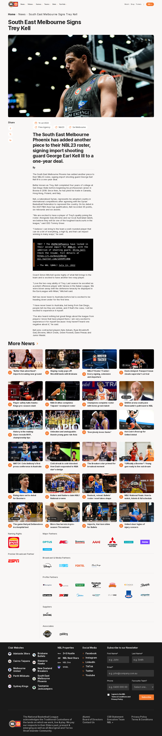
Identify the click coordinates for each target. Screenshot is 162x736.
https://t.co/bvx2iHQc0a (51, 256)
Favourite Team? (139, 681)
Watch (127, 4)
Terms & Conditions (119, 697)
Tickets (138, 4)
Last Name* (137, 653)
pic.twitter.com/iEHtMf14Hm (53, 259)
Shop (132, 4)
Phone (110, 681)
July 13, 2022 (67, 265)
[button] (23, 4)
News (21, 14)
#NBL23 (71, 247)
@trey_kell (79, 250)
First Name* (112, 653)
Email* (110, 667)
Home (11, 14)
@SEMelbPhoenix (60, 244)
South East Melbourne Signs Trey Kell (53, 14)
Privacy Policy (117, 699)
